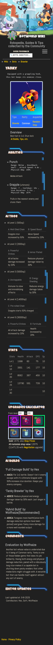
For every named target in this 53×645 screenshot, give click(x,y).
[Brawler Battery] (26, 424)
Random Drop (36, 123)
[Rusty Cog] (14, 436)
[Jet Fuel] (38, 424)
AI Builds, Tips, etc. (19, 138)
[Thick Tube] (26, 436)
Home (4, 639)
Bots (14, 61)
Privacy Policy (14, 639)
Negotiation (29, 447)
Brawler (24, 61)
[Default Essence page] (14, 424)
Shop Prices (29, 440)
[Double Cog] (38, 436)
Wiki (6, 61)
